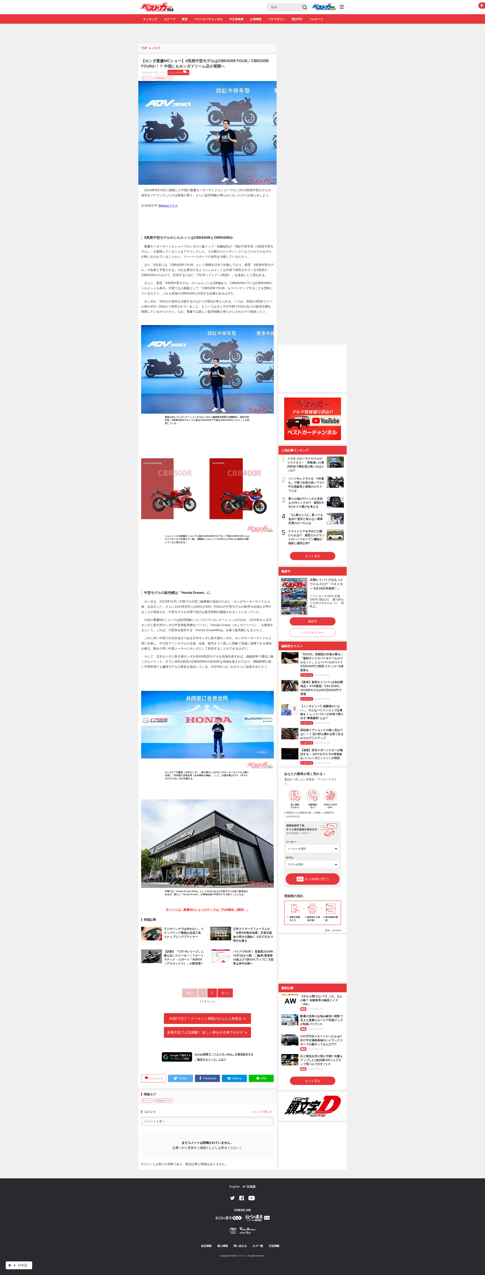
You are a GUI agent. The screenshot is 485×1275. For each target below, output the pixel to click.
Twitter (232, 1198)
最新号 (312, 621)
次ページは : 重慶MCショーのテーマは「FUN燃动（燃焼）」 (207, 909)
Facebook (241, 1198)
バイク (156, 48)
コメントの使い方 (261, 1111)
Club (323, 7)
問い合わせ (240, 1245)
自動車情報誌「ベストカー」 (157, 7)
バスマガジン (276, 19)
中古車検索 (236, 19)
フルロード (316, 19)
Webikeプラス (168, 205)
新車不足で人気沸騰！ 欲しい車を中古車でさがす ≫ (207, 1032)
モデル (289, 857)
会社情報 (206, 1245)
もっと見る (312, 556)
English (234, 1186)
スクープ (169, 19)
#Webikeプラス (164, 78)
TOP (144, 48)
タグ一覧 (258, 1245)
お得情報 (255, 19)
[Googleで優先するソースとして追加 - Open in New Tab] (177, 1057)
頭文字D (297, 19)
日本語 (251, 1186)
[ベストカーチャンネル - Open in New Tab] (312, 419)
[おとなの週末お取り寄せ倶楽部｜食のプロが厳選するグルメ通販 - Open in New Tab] (228, 1219)
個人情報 (222, 1245)
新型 (185, 19)
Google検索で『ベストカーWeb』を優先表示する (224, 1054)
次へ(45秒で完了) (313, 879)
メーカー (291, 841)
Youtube (251, 1198)
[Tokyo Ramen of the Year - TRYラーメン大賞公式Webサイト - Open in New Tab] (242, 1231)
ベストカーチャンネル (208, 19)
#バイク (147, 78)
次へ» (225, 993)
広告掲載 (274, 1245)
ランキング (150, 19)
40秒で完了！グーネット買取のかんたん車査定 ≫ (207, 1018)
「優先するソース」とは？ (210, 1059)
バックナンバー (312, 632)
